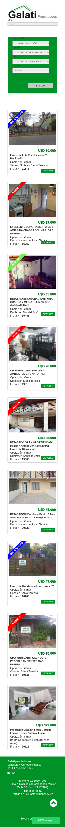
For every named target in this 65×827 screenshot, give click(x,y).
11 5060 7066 (38, 780)
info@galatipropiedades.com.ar (37, 784)
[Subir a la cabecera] (54, 800)
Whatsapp (47, 820)
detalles (48, 170)
